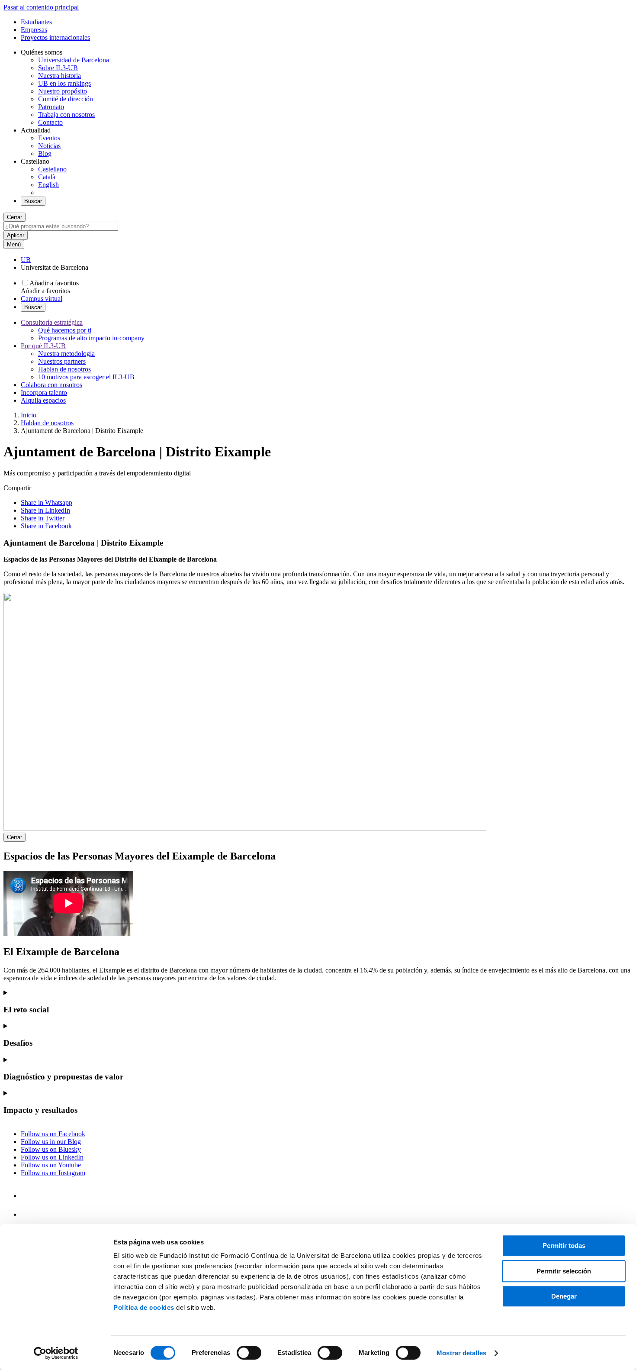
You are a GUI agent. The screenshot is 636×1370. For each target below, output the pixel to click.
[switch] (249, 1353)
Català (46, 177)
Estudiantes (36, 22)
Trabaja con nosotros (66, 114)
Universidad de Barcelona (73, 60)
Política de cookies (143, 1307)
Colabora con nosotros (51, 384)
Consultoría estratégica (52, 322)
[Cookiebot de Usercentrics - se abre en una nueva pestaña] (56, 1353)
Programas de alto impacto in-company (91, 338)
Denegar (564, 1296)
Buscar (33, 201)
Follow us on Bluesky (51, 1149)
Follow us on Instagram (53, 1172)
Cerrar (14, 217)
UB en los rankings (64, 83)
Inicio (28, 415)
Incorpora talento (44, 392)
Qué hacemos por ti (64, 330)
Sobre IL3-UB (58, 67)
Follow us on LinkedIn (52, 1157)
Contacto (50, 122)
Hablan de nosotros (64, 369)
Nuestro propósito (62, 91)
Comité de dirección (65, 99)
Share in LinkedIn (45, 510)
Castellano (52, 169)
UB (26, 259)
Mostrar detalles (461, 1353)
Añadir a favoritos (54, 283)
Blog (44, 153)
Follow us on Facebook (53, 1133)
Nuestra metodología (66, 353)
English (48, 184)
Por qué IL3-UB (43, 345)
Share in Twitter (42, 518)
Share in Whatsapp (46, 502)
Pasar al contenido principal (41, 7)
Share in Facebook (46, 526)
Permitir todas (564, 1245)
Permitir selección (563, 1271)
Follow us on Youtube (51, 1165)
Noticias (49, 145)
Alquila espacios (43, 400)
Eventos (49, 138)
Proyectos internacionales (55, 37)
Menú (14, 244)
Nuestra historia (59, 75)
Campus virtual (41, 298)
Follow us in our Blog (51, 1141)
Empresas (34, 29)
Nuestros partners (62, 361)
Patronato (51, 106)
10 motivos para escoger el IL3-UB (86, 377)
